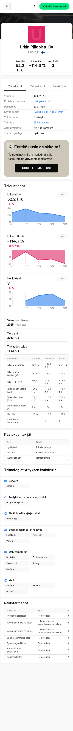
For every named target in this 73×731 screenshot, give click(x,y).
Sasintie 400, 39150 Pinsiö (48, 112)
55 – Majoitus (41, 122)
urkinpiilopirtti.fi (42, 101)
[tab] (15, 86)
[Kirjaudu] (34, 6)
